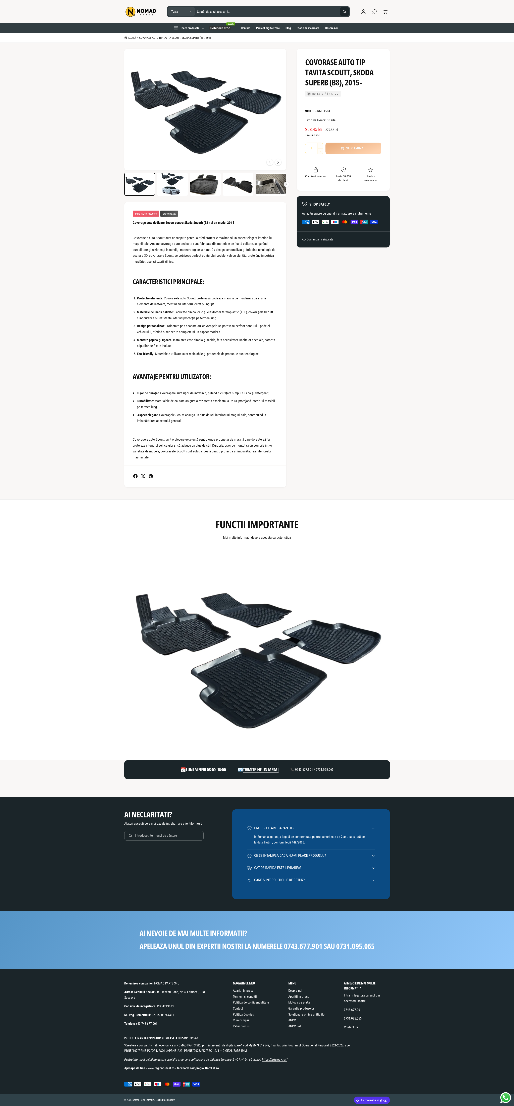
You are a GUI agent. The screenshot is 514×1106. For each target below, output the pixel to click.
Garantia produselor (301, 1008)
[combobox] (273, 11)
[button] (385, 11)
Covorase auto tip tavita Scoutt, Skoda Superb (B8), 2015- (175, 37)
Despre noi (295, 990)
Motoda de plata (299, 1002)
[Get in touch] (374, 11)
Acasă (132, 37)
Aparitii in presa (243, 990)
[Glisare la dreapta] (278, 162)
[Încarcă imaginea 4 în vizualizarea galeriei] (238, 184)
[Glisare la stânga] (270, 162)
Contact (238, 1008)
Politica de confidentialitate (251, 1002)
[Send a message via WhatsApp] (505, 1097)
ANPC (292, 1020)
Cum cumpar (241, 1020)
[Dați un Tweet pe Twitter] (143, 476)
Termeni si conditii (245, 997)
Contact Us (351, 1027)
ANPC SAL (295, 1026)
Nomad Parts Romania (143, 1100)
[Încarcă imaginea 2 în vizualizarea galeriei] (172, 184)
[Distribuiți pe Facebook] (135, 476)
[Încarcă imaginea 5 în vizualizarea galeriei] (271, 184)
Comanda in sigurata (320, 239)
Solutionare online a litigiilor (306, 1014)
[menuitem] (189, 28)
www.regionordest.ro (161, 1068)
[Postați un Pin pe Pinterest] (151, 476)
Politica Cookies (243, 1014)
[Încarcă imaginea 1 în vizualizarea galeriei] (139, 184)
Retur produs (241, 1026)
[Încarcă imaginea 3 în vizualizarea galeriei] (205, 184)
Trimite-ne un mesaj (260, 769)
